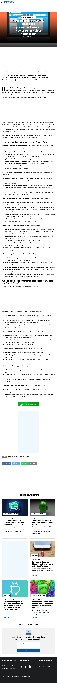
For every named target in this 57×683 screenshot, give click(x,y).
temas (27, 456)
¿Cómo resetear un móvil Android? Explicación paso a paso (42, 522)
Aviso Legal (28, 679)
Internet (35, 556)
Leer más (6, 536)
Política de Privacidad (18, 679)
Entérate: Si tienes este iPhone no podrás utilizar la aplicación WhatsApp (42, 564)
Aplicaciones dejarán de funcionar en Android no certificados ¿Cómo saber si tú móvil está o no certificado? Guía (14, 605)
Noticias (7, 595)
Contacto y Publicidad (9, 669)
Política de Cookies (7, 679)
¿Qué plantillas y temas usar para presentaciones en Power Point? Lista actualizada (28, 27)
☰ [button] (1, 2)
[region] (28, 8)
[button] (6, 463)
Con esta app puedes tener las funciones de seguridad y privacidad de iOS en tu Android (42, 604)
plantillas (16, 456)
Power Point (22, 456)
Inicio (3, 72)
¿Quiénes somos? (8, 666)
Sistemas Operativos (28, 18)
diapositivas (10, 456)
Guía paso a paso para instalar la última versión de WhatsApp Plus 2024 (14, 522)
